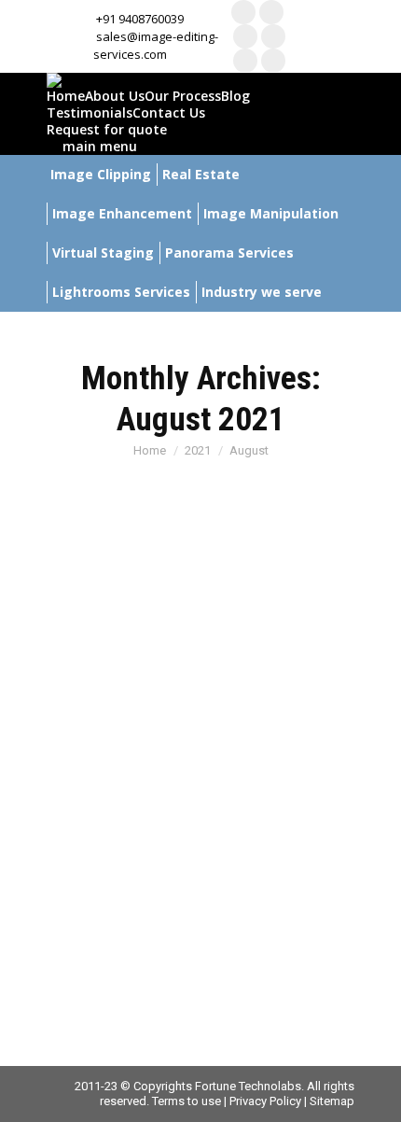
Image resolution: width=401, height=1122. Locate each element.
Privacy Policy (265, 1101)
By (270, 726)
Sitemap (332, 1101)
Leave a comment (218, 741)
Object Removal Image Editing (150, 726)
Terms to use (186, 1101)
